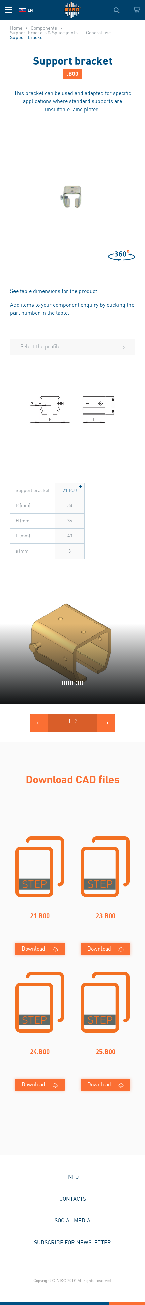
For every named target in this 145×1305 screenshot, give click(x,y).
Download (33, 949)
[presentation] (39, 723)
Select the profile (40, 347)
